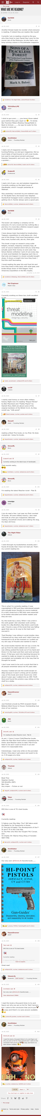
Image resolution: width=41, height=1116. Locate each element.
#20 (38, 1031)
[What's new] (33, 2)
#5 (39, 219)
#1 (39, 26)
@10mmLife (17, 861)
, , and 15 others (20, 926)
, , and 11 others (21, 131)
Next (21, 1089)
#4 (39, 179)
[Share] (36, 26)
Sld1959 (5, 12)
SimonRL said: (7, 731)
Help (32, 1109)
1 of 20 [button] (15, 1089)
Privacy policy (25, 1109)
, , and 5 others (17, 759)
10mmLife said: (8, 1036)
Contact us (4, 1109)
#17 (39, 857)
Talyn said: (6, 945)
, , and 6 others (17, 790)
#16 (39, 805)
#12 (39, 541)
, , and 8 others (18, 204)
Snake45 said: (7, 458)
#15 (39, 774)
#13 (39, 700)
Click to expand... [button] (20, 961)
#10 (39, 487)
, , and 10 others (20, 164)
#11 (39, 509)
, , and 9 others (18, 1016)
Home (37, 1109)
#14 (39, 727)
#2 (39, 114)
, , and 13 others (19, 99)
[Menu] (2, 2)
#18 (39, 941)
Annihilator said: (8, 989)
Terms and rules (14, 1109)
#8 (39, 429)
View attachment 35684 (10, 995)
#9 (39, 454)
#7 (39, 395)
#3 (39, 146)
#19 (39, 984)
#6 (39, 291)
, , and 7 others (18, 526)
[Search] (38, 2)
